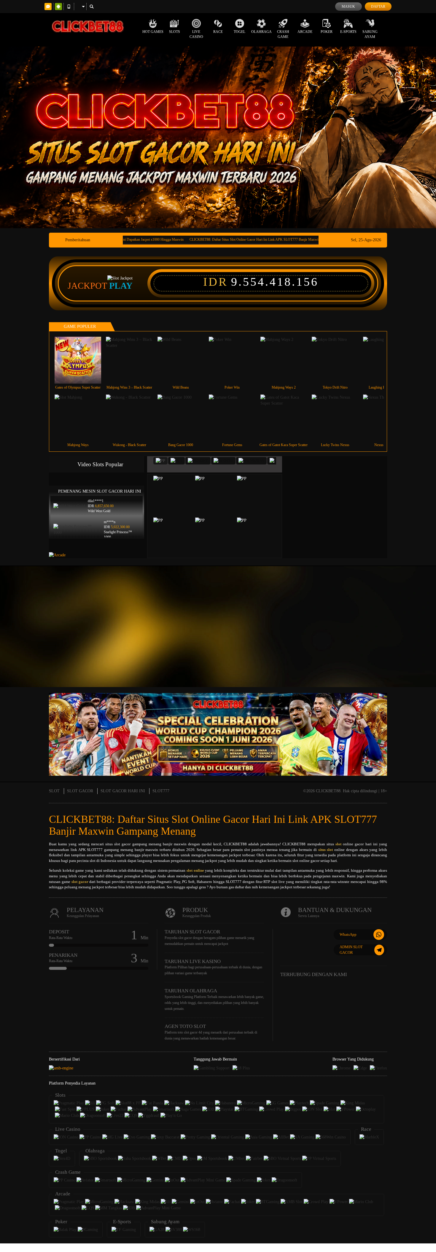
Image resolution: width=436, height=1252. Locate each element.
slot (338, 844)
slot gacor (79, 881)
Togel (239, 32)
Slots (174, 32)
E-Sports (348, 32)
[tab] (160, 460)
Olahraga (261, 32)
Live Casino (196, 34)
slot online (195, 870)
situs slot (325, 849)
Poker (326, 32)
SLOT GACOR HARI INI (123, 791)
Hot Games (152, 32)
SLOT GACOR (80, 791)
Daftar (378, 6)
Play (121, 285)
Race (218, 32)
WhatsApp (348, 934)
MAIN (81, 360)
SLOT (54, 791)
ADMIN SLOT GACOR (351, 950)
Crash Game (283, 34)
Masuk (348, 6)
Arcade (304, 32)
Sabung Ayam (370, 34)
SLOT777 (160, 791)
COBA (176, 489)
